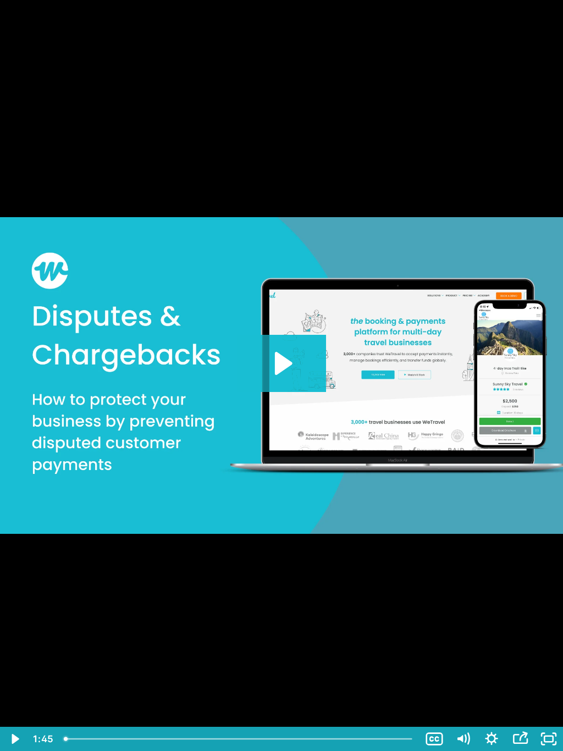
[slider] (239, 739)
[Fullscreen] (548, 739)
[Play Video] (14, 739)
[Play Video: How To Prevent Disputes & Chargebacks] (282, 363)
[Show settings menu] (491, 739)
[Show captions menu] (434, 739)
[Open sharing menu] (520, 739)
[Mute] (463, 739)
